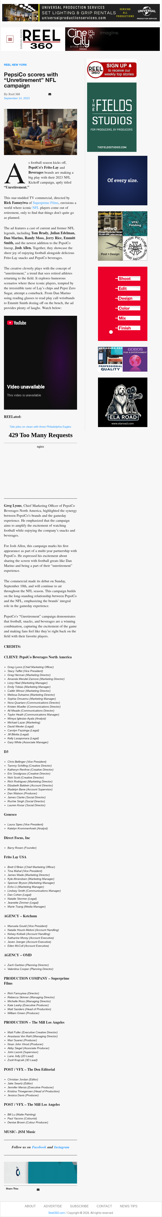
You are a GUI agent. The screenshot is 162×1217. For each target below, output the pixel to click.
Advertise (53, 1206)
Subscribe (79, 1206)
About (30, 1206)
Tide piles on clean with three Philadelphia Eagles (40, 426)
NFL (35, 207)
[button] (10, 39)
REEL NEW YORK (15, 64)
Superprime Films (45, 202)
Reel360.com (57, 1212)
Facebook (39, 1147)
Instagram (61, 1147)
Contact (104, 1206)
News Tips (129, 1206)
